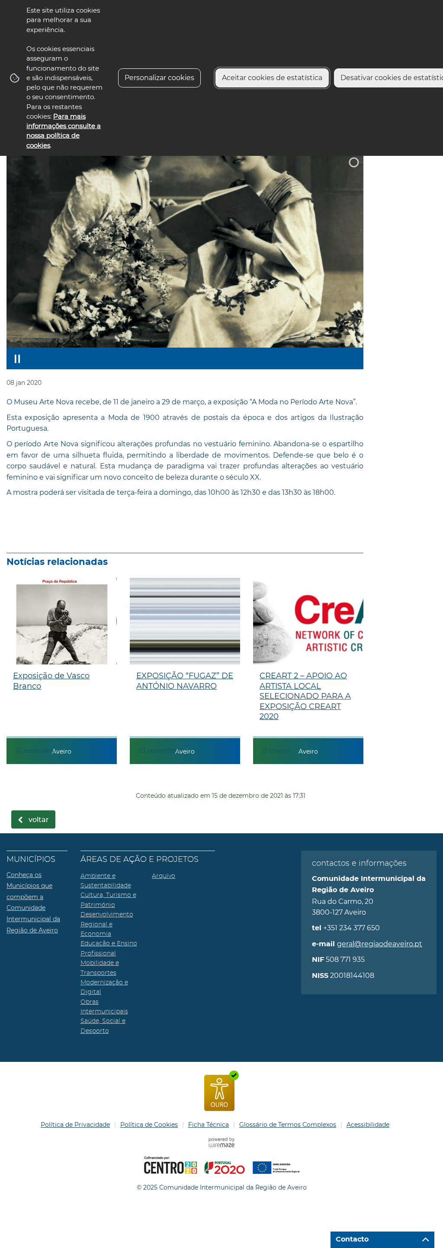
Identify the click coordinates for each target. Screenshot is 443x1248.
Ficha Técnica (208, 1125)
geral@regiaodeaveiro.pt (379, 944)
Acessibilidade (368, 1125)
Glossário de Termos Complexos (287, 1125)
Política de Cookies (149, 1125)
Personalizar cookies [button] (159, 78)
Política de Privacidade (75, 1125)
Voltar (39, 819)
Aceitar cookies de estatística (272, 78)
